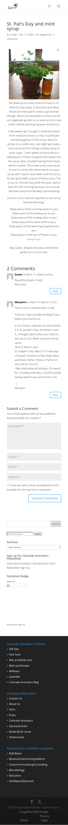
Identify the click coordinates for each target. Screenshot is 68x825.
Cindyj (13, 34)
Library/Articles (18, 726)
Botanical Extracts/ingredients (27, 759)
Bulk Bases (15, 753)
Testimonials (16, 737)
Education (15, 775)
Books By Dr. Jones (20, 731)
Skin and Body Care (20, 660)
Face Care (15, 654)
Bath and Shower (19, 665)
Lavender (14, 676)
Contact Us (15, 698)
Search (37, 533)
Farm (12, 709)
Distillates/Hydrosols (21, 781)
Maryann (20, 302)
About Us (14, 704)
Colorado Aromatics (21, 720)
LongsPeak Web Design (34, 812)
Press (12, 715)
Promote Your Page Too (16, 625)
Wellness (14, 671)
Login (44, 820)
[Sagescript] (16, 586)
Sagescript (11, 581)
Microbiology (17, 770)
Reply (56, 291)
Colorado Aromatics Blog (24, 682)
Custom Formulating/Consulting (28, 764)
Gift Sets (14, 649)
